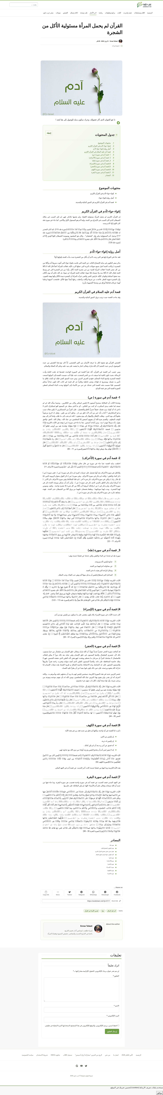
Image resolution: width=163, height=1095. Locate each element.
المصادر (108, 175)
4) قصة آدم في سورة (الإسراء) (100, 163)
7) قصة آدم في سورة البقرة (101, 172)
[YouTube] (81, 1066)
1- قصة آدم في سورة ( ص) (101, 155)
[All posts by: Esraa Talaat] (98, 928)
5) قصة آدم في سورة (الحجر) (101, 166)
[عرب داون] (144, 5)
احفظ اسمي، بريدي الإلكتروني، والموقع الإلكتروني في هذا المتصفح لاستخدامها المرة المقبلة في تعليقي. (81, 1025)
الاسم (116, 1006)
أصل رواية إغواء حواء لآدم (102, 149)
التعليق (116, 976)
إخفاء (49, 133)
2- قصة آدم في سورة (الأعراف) (100, 158)
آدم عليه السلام (111, 911)
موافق (159, 1093)
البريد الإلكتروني (113, 1016)
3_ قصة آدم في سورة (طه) (101, 160)
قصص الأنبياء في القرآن (91, 911)
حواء (103, 911)
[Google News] (77, 1066)
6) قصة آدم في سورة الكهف (101, 169)
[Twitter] (86, 1066)
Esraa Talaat (114, 41)
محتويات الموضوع (104, 143)
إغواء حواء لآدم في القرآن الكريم (99, 146)
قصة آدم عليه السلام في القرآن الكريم (97, 152)
